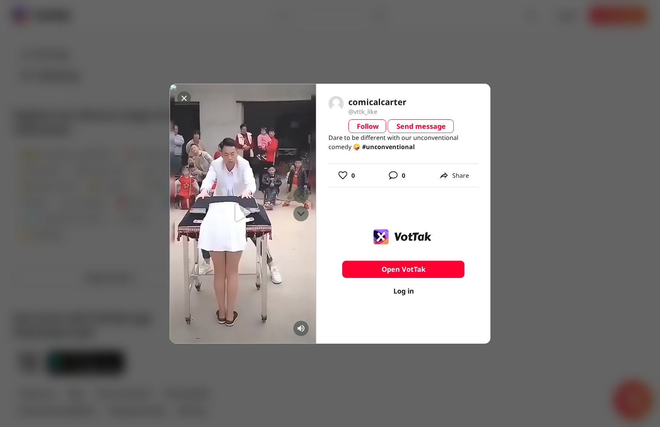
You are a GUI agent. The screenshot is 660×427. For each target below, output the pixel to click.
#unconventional (388, 147)
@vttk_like (362, 111)
